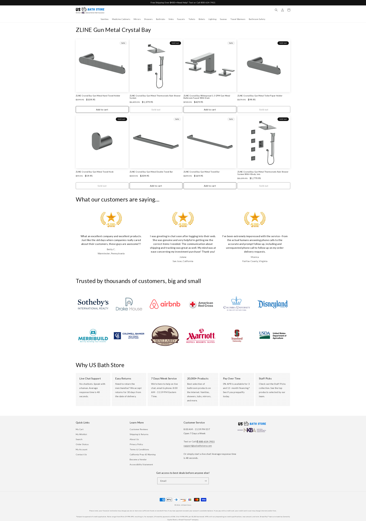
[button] (104, 19)
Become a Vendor (138, 459)
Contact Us (81, 454)
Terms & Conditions (139, 449)
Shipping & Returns (139, 434)
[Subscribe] (205, 481)
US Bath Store (186, 505)
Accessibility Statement (141, 464)
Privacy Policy (136, 444)
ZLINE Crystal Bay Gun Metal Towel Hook (95, 172)
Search (79, 439)
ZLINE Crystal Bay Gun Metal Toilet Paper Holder (259, 96)
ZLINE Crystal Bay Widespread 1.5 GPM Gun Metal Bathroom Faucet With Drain (207, 97)
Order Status (82, 444)
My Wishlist (81, 434)
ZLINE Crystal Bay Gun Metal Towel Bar (202, 172)
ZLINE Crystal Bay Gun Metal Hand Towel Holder (98, 96)
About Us (134, 439)
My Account (81, 449)
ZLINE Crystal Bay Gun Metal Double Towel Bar (151, 172)
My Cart (79, 429)
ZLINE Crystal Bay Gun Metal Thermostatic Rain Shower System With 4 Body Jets (262, 173)
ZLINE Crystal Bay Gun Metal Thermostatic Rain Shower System (155, 97)
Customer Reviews (139, 429)
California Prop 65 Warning (143, 454)
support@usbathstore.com (198, 445)
